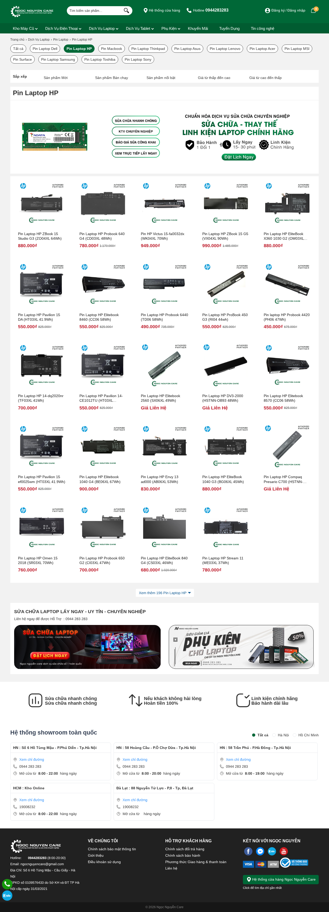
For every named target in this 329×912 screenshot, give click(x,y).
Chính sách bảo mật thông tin (112, 849)
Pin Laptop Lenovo (225, 49)
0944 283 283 (30, 766)
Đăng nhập (296, 10)
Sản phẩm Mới (56, 78)
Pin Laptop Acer (262, 49)
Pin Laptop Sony (138, 59)
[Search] (125, 10)
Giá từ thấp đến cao (214, 78)
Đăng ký (278, 10)
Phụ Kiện (169, 28)
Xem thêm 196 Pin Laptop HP (162, 593)
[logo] (32, 11)
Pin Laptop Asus (187, 49)
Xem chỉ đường (31, 759)
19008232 (27, 807)
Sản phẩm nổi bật (161, 78)
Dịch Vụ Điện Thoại (61, 28)
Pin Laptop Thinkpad (148, 49)
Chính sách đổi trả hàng (184, 849)
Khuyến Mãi (198, 28)
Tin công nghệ (262, 28)
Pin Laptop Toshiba (99, 59)
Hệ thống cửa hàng (164, 10)
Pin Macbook (111, 49)
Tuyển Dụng (229, 28)
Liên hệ (171, 868)
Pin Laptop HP (79, 49)
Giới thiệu (96, 855)
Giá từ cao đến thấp (265, 78)
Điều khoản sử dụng (104, 862)
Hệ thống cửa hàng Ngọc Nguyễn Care (283, 879)
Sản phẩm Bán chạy (111, 78)
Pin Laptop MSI (297, 49)
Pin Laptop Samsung (58, 59)
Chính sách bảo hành (182, 855)
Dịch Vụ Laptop (102, 28)
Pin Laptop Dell (45, 49)
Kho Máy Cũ (23, 28)
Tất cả (18, 49)
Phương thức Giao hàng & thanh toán (195, 862)
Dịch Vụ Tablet (138, 28)
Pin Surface (22, 59)
